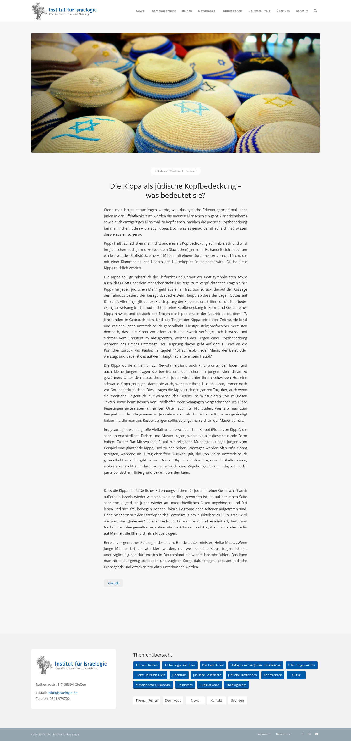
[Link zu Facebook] (302, 734)
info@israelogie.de (63, 692)
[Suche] (315, 11)
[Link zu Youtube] (316, 734)
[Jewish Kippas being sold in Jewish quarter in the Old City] (175, 93)
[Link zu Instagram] (309, 734)
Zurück (113, 583)
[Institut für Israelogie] (64, 11)
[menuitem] (140, 11)
